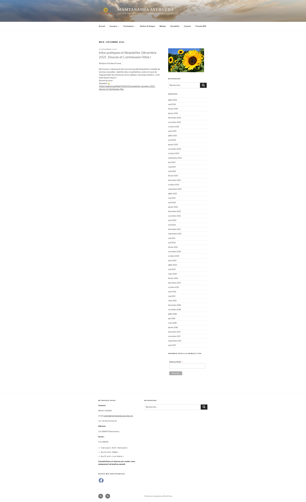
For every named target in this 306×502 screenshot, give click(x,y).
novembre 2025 (174, 122)
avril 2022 (172, 225)
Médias (163, 26)
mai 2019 (171, 296)
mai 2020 (172, 269)
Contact (187, 26)
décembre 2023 (174, 180)
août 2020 (172, 260)
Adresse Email (176, 362)
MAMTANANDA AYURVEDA (145, 9)
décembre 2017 (174, 332)
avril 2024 (172, 171)
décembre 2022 (174, 211)
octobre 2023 (173, 185)
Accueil (102, 26)
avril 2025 (172, 140)
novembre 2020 (174, 252)
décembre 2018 (174, 305)
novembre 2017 (174, 336)
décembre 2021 (174, 229)
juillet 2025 (172, 136)
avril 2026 (172, 104)
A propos (113, 26)
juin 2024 (171, 162)
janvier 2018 (173, 327)
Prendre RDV (200, 26)
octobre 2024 (173, 153)
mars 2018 (172, 323)
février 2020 (173, 278)
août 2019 (172, 292)
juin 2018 (171, 318)
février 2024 (173, 176)
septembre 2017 (174, 341)
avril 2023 (172, 202)
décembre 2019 (174, 283)
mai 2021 (171, 238)
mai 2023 (171, 198)
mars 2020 (172, 274)
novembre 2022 (174, 216)
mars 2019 (172, 301)
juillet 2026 (172, 100)
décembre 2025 (174, 118)
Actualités (174, 26)
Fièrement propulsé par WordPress (158, 496)
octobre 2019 (173, 287)
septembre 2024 (175, 158)
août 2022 (172, 220)
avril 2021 (172, 243)
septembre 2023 (175, 189)
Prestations (128, 26)
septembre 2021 (174, 234)
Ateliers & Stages (147, 26)
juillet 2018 (172, 314)
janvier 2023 (173, 207)
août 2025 (172, 131)
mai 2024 (172, 167)
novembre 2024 (174, 149)
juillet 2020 (172, 265)
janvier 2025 (173, 145)
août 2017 (172, 345)
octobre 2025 (173, 127)
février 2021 (173, 247)
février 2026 (173, 109)
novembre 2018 (174, 310)
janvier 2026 (173, 113)
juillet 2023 (172, 194)
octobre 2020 (173, 256)
